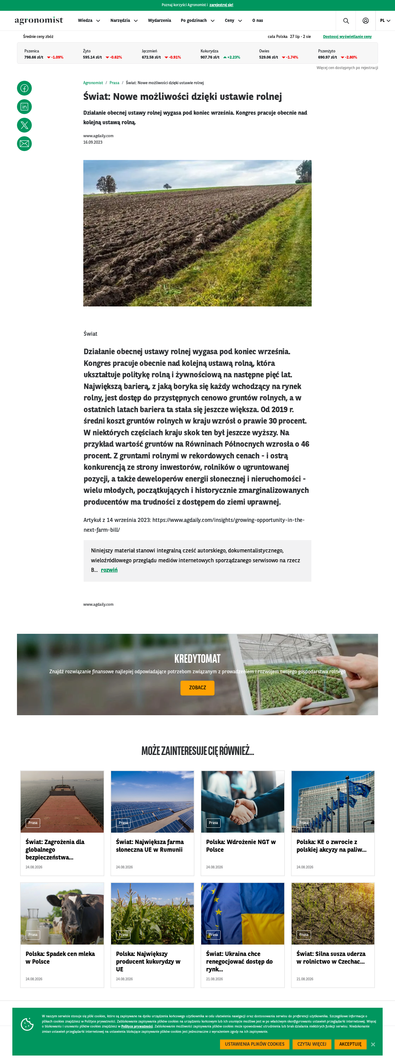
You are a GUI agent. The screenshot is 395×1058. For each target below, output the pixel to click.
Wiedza (85, 20)
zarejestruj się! (221, 5)
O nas (257, 20)
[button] (24, 88)
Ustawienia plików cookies (255, 1044)
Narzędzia (120, 20)
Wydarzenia (159, 20)
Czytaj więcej (311, 1044)
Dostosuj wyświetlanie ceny (347, 37)
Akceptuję (350, 1044)
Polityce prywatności (137, 1026)
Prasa (114, 83)
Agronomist (93, 83)
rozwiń (109, 570)
